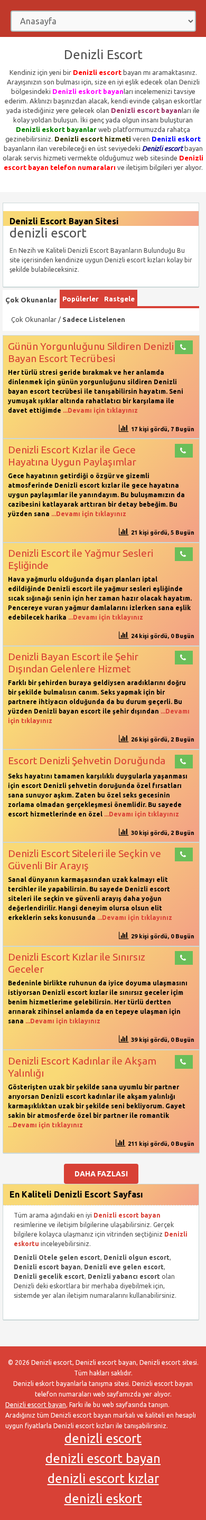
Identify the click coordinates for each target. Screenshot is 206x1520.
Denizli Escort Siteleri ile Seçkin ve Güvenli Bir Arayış (84, 859)
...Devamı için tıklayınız (99, 410)
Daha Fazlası (101, 1174)
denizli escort (103, 1438)
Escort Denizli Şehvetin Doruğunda (86, 760)
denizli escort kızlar (103, 1478)
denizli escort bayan (103, 1458)
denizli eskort (103, 1499)
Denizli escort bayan (35, 1404)
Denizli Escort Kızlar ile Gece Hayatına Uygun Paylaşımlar (72, 456)
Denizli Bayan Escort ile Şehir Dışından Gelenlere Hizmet (73, 662)
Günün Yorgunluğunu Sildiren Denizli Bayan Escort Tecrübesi (91, 352)
